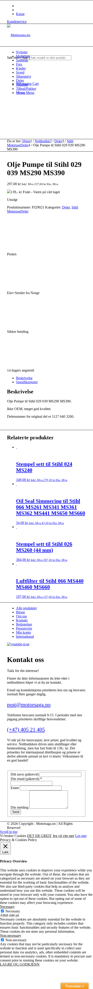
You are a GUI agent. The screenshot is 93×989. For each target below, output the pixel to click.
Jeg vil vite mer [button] (63, 836)
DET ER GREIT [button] (39, 836)
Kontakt (22, 620)
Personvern (24, 628)
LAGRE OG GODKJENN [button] (20, 964)
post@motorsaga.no (29, 705)
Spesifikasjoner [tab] (27, 382)
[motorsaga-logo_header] (18, 35)
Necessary (12, 911)
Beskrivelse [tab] (24, 378)
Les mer (81, 836)
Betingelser (24, 624)
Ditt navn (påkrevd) (25, 774)
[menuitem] (51, 52)
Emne (15, 788)
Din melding (20, 807)
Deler (66, 207)
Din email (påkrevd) (26, 779)
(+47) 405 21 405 (26, 730)
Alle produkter (26, 608)
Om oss (21, 616)
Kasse (20, 14)
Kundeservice (17, 21)
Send (15, 812)
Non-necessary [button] (10, 935)
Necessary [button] (7, 907)
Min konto (23, 632)
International (25, 636)
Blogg (20, 612)
